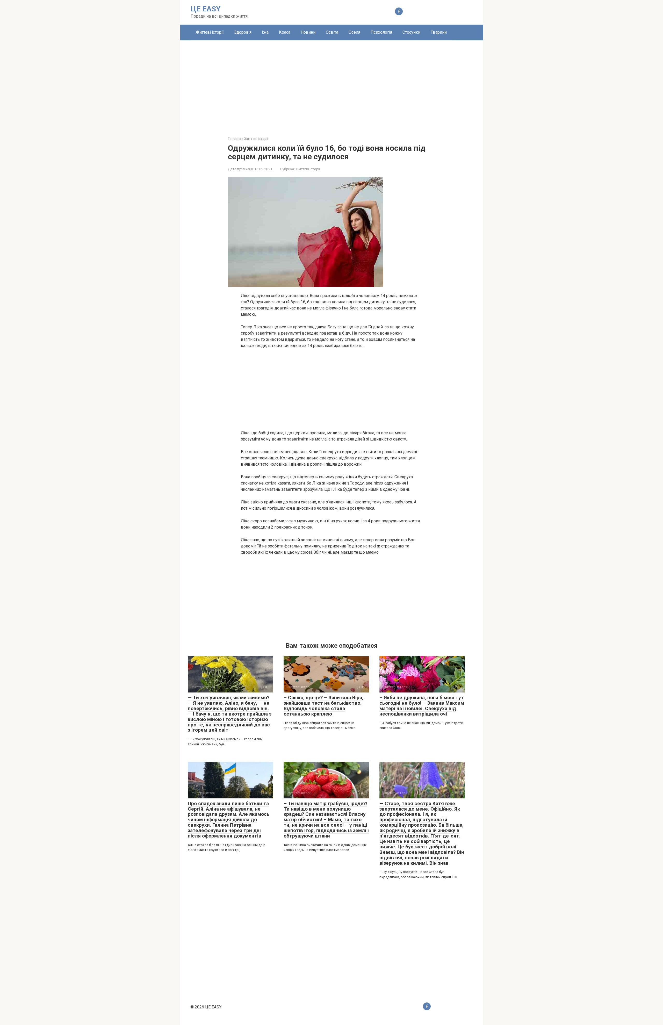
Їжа (265, 32)
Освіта (332, 32)
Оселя (354, 32)
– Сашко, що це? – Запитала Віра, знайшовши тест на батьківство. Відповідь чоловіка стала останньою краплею (323, 706)
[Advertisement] (331, 84)
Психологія (381, 32)
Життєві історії (210, 32)
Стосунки (411, 32)
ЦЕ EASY (206, 9)
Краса (284, 32)
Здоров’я (242, 32)
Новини (308, 32)
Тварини (439, 32)
